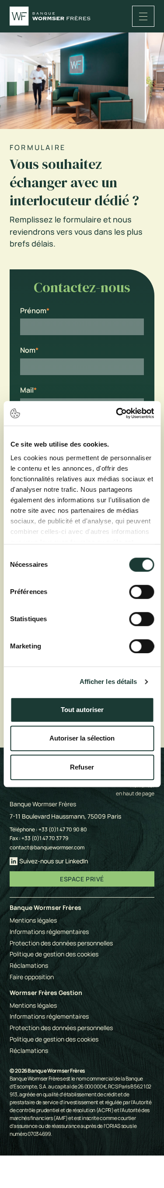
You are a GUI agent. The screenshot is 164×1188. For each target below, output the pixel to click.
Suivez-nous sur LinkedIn (53, 861)
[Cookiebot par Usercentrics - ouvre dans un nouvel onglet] (117, 413)
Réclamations (29, 965)
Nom (27, 350)
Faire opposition (32, 977)
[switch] (141, 592)
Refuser (82, 767)
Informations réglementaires (49, 931)
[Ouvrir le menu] (143, 16)
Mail (27, 390)
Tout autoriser (82, 709)
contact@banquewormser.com (47, 847)
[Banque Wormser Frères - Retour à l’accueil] (50, 16)
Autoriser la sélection (82, 738)
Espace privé (82, 879)
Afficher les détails (108, 681)
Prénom (33, 310)
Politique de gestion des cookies (54, 954)
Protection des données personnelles (61, 943)
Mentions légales (33, 920)
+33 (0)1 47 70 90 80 (62, 829)
